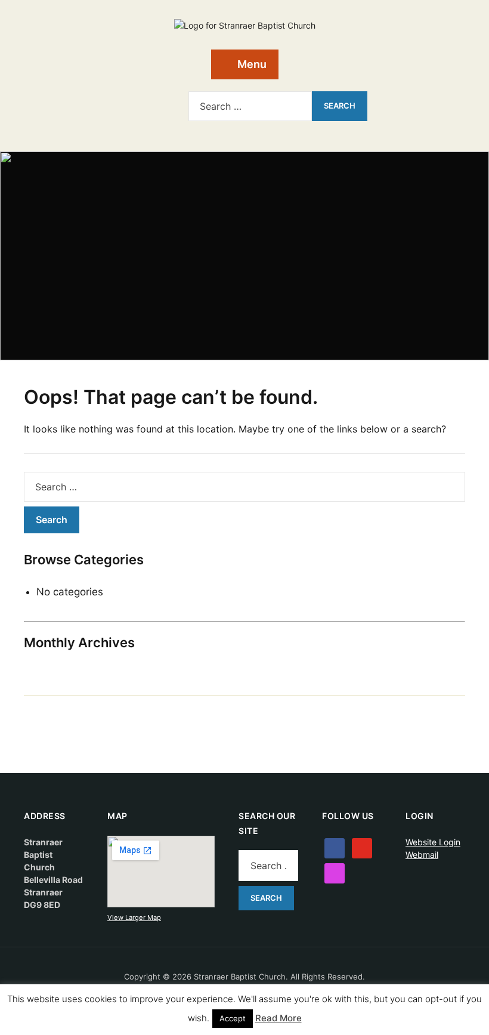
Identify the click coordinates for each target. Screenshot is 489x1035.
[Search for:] (250, 106)
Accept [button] (232, 1018)
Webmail (422, 854)
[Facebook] (122, 103)
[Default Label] (142, 103)
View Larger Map (134, 917)
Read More (278, 1018)
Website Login (433, 842)
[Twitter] (362, 847)
